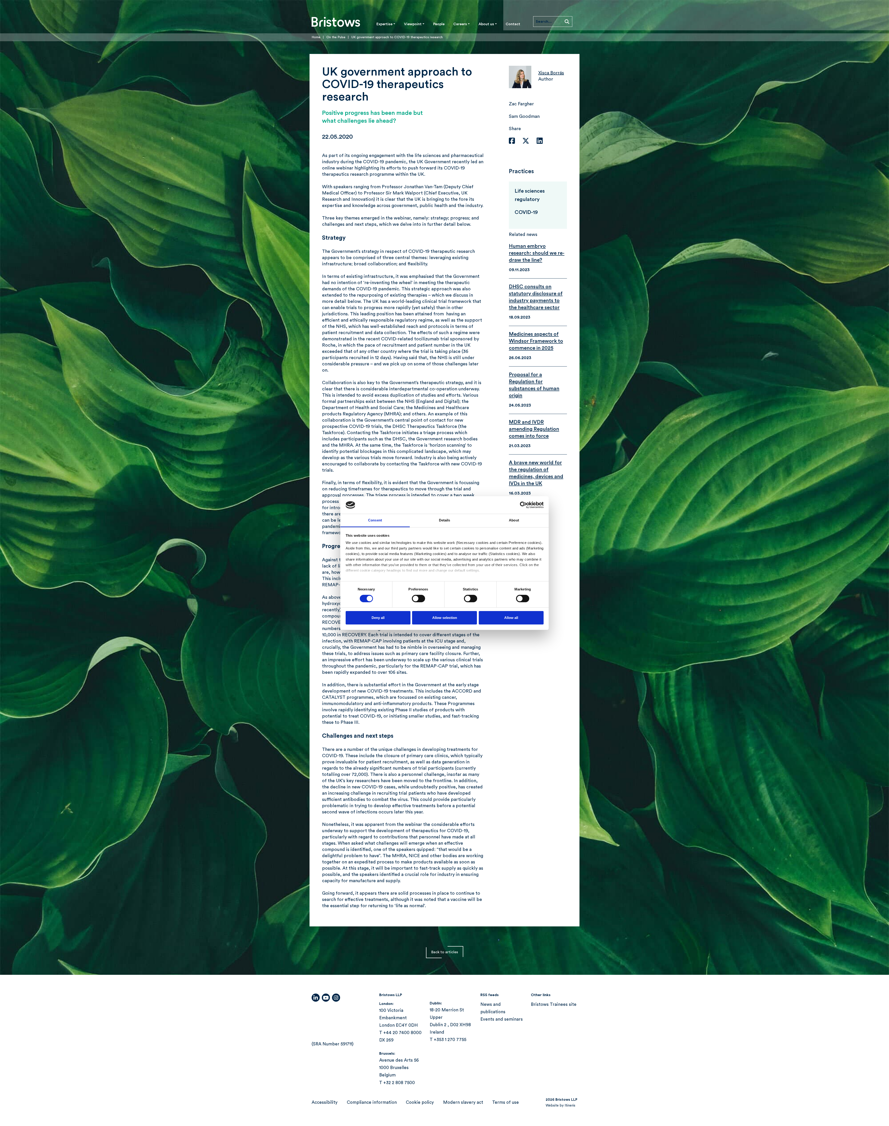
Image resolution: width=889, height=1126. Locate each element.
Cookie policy (420, 1102)
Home (316, 37)
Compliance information (372, 1102)
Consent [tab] (375, 520)
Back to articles (444, 952)
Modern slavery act (463, 1102)
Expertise (384, 24)
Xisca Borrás (551, 73)
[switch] (418, 598)
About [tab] (514, 520)
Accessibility (325, 1102)
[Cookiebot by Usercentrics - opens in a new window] (523, 505)
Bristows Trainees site (553, 1004)
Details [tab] (444, 520)
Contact (513, 24)
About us (486, 24)
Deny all (378, 618)
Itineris (570, 1105)
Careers (460, 24)
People (438, 24)
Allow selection (444, 618)
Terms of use (505, 1102)
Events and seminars (501, 1019)
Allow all (511, 618)
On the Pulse (335, 37)
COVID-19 (526, 212)
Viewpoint (413, 24)
